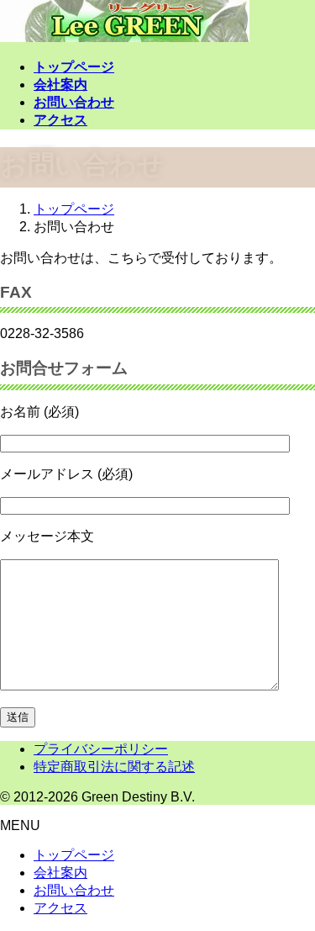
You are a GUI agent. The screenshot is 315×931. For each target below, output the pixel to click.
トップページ (74, 855)
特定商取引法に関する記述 (114, 766)
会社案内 (60, 872)
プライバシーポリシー (101, 749)
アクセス (60, 908)
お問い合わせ (74, 890)
